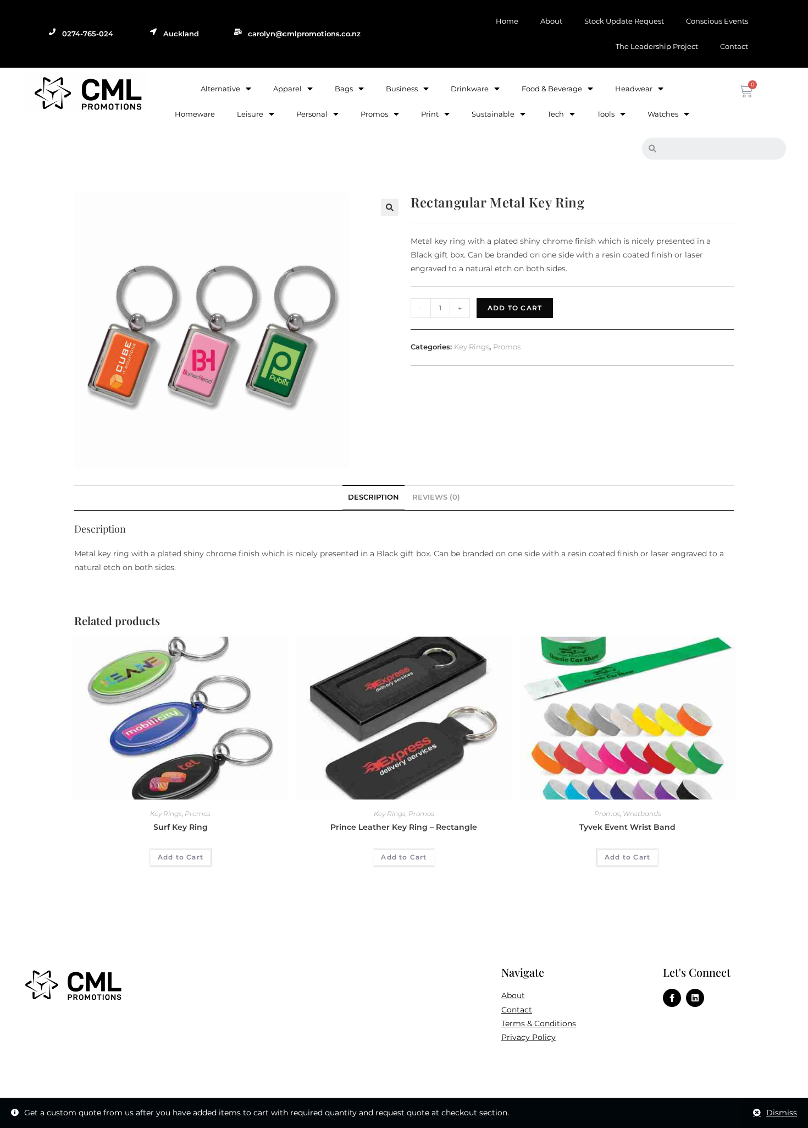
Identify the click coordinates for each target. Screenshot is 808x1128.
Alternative (220, 88)
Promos (374, 113)
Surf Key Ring (180, 827)
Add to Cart (515, 308)
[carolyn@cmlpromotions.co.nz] (238, 32)
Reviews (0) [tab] (436, 497)
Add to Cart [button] (180, 857)
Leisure (250, 113)
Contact (734, 46)
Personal (312, 113)
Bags (344, 88)
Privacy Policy (528, 1037)
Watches (662, 113)
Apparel (287, 88)
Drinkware (470, 88)
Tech (555, 113)
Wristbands (642, 813)
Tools (606, 113)
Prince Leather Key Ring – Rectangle (403, 827)
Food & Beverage (552, 88)
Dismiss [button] (781, 1113)
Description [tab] (373, 497)
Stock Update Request (624, 21)
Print (430, 113)
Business (402, 88)
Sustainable (493, 113)
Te (505, 1023)
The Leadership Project (657, 46)
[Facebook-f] (672, 998)
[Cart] (745, 91)
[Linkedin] (695, 998)
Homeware (195, 113)
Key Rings (471, 346)
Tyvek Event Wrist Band (627, 827)
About (551, 21)
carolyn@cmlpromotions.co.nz (304, 33)
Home (507, 21)
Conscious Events (717, 21)
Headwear (633, 88)
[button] (390, 207)
